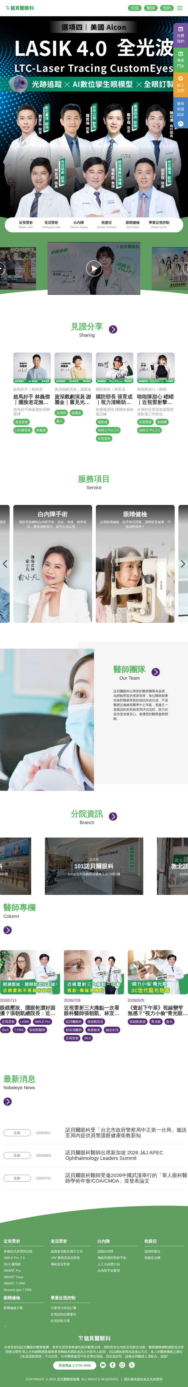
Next (182, 564)
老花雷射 (51, 224)
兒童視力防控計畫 (63, 1308)
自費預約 (180, 38)
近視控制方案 (60, 1321)
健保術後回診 (180, 109)
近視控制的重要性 (63, 1314)
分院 (135, 8)
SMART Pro (12, 1270)
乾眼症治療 (152, 1258)
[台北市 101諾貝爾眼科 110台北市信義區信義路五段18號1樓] (94, 892)
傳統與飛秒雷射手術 (111, 1258)
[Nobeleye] (19, 8)
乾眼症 (107, 224)
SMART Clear (14, 1277)
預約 (167, 8)
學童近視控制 (159, 224)
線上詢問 (180, 88)
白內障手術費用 (108, 1270)
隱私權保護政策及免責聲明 (143, 1379)
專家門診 (180, 63)
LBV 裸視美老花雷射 (65, 1258)
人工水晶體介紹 (108, 1264)
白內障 (79, 224)
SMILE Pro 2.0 (14, 1258)
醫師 (151, 8)
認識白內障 (105, 1251)
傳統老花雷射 (60, 1264)
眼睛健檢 (133, 224)
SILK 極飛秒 (12, 1264)
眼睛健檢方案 (13, 1308)
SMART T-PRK (14, 1283)
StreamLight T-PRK (18, 1290)
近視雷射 (26, 224)
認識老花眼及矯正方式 (67, 1251)
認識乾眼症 (152, 1251)
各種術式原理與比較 (18, 1251)
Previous (5, 564)
